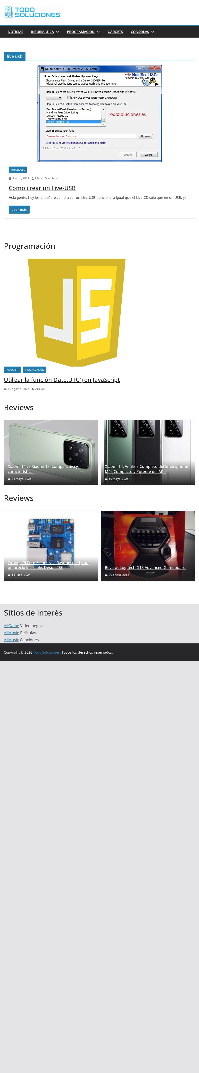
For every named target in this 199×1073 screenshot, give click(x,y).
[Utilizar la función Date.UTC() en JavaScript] (76, 261)
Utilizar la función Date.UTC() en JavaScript (62, 380)
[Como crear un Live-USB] (99, 113)
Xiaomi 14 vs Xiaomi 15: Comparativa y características (43, 469)
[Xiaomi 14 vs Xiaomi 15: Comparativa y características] (51, 452)
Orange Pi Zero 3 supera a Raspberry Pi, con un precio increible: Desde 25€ (48, 565)
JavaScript (12, 369)
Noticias (15, 31)
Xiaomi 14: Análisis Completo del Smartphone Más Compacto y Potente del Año (146, 469)
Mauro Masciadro (47, 178)
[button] (56, 31)
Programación (81, 31)
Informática (42, 31)
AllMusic (11, 639)
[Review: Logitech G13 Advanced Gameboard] (148, 546)
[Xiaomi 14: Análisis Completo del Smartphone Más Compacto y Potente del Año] (148, 452)
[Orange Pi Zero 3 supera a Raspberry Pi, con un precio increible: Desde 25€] (51, 543)
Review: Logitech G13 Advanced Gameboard (145, 567)
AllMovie (11, 632)
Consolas (140, 31)
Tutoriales (18, 169)
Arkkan (40, 389)
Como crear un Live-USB (42, 188)
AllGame (11, 625)
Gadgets (115, 31)
